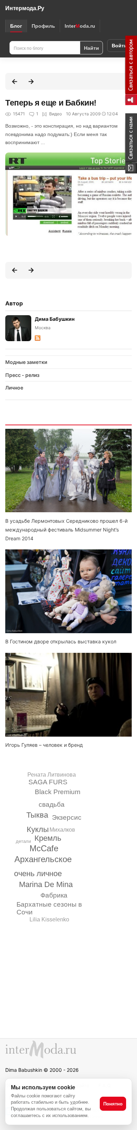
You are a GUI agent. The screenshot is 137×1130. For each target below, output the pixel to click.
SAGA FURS (47, 782)
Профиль (43, 26)
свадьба (52, 804)
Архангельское (43, 859)
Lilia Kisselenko (49, 919)
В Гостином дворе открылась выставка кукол (60, 641)
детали (23, 841)
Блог (16, 26)
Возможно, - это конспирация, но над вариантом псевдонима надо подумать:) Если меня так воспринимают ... (61, 134)
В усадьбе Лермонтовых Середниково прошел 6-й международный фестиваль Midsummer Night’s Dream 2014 (66, 529)
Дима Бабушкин (54, 319)
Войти (119, 45)
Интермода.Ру (24, 8)
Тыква (37, 815)
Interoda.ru (80, 26)
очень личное (38, 873)
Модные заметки (26, 362)
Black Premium (57, 792)
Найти (91, 47)
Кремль (47, 838)
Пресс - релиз (22, 375)
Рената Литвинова (51, 775)
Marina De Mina (46, 884)
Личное (14, 388)
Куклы (38, 829)
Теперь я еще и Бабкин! (51, 102)
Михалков (62, 830)
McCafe (44, 848)
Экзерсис (66, 817)
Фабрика (53, 895)
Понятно (113, 1104)
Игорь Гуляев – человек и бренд (44, 745)
